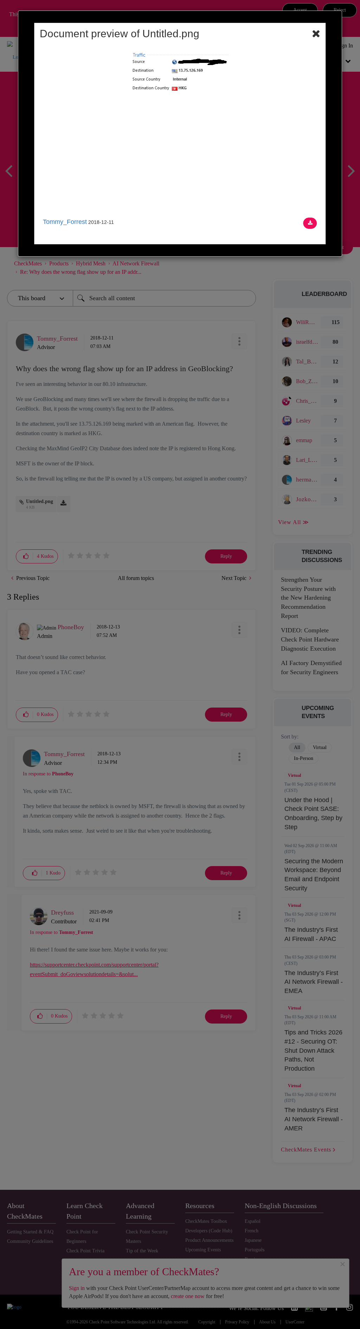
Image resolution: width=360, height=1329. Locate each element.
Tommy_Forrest (65, 221)
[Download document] (310, 223)
